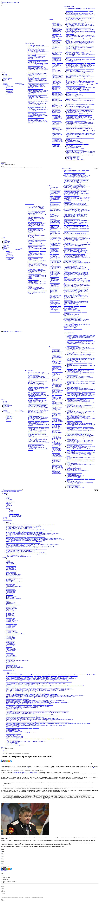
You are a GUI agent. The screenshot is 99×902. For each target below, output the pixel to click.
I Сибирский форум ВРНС (72, 158)
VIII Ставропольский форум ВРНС (74, 142)
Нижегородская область (57, 75)
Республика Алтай (56, 88)
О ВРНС (3, 72)
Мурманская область (56, 71)
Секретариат (6, 81)
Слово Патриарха (21, 83)
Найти (2, 900)
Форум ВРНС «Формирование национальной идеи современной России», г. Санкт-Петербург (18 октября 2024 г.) (80, 62)
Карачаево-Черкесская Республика (57, 53)
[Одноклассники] (9, 761)
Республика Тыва (56, 109)
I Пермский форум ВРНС (72, 147)
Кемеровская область (56, 54)
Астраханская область (57, 25)
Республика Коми (56, 98)
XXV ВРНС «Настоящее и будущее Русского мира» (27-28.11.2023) (36, 213)
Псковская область (56, 86)
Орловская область (56, 81)
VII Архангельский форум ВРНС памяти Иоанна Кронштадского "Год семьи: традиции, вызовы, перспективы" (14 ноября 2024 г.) (80, 54)
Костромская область (56, 57)
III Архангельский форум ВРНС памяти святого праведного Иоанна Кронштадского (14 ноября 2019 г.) (80, 72)
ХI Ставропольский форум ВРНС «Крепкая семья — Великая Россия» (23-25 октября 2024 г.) (80, 60)
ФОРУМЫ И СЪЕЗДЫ (69, 6)
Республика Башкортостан (55, 90)
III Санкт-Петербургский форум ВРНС (75, 159)
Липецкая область (56, 64)
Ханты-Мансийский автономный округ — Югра (57, 134)
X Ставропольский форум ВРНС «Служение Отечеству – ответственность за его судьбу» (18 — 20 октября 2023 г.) (79, 114)
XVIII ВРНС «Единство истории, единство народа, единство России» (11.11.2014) (38, 64)
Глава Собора (6, 75)
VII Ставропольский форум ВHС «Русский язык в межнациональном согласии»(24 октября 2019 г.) (78, 90)
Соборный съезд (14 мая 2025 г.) (73, 44)
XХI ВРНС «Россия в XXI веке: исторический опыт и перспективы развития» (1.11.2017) (36, 118)
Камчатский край (56, 51)
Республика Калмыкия (57, 95)
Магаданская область (56, 67)
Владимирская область (57, 29)
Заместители (6, 77)
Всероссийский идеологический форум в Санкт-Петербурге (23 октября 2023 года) (75, 279)
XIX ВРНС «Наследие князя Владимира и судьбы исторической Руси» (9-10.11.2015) (37, 76)
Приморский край (56, 84)
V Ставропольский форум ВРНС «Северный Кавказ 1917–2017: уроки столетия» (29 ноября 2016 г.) (79, 85)
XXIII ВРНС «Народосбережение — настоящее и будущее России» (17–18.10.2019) (36, 57)
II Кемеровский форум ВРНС (73, 136)
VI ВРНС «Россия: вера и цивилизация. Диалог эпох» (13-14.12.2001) (37, 104)
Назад (8, 495)
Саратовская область (56, 116)
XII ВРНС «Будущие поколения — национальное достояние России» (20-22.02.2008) (36, 86)
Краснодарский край (56, 58)
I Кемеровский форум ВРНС (73, 140)
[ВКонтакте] (1, 761)
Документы (3, 890)
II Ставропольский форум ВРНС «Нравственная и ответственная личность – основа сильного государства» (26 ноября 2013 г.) (80, 76)
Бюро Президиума (7, 78)
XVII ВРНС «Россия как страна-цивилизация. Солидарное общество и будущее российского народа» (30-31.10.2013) (38, 67)
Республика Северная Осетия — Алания (57, 106)
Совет (4, 80)
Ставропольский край (57, 122)
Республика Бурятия (56, 92)
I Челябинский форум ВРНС (73, 157)
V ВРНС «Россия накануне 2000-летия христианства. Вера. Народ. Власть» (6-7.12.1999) (37, 107)
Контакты (3, 893)
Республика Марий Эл (57, 100)
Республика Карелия (56, 96)
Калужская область (56, 49)
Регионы (51, 19)
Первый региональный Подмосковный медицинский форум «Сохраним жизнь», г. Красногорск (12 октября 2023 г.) (80, 109)
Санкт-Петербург (56, 115)
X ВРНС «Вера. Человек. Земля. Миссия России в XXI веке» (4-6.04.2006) (37, 92)
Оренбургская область (57, 80)
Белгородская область (57, 26)
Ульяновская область (56, 130)
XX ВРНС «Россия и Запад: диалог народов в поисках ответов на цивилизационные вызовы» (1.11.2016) (38, 61)
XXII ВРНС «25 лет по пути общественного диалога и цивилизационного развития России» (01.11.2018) (38, 71)
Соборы (2, 888)
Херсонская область (56, 136)
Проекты (5, 84)
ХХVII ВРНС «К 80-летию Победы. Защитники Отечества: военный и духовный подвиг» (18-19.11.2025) (38, 46)
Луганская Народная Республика (56, 66)
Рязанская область (56, 112)
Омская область (55, 78)
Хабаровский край (56, 132)
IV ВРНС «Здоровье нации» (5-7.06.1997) (37, 120)
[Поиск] (1, 5)
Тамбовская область (56, 123)
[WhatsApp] (7, 761)
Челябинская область (56, 138)
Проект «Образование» (9, 86)
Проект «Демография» (9, 88)
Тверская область (56, 124)
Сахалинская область (56, 117)
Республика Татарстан (57, 107)
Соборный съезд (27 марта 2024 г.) (74, 94)
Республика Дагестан (57, 93)
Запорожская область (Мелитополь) (56, 40)
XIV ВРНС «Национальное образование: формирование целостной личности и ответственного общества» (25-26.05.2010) (37, 79)
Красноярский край (56, 59)
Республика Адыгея (56, 87)
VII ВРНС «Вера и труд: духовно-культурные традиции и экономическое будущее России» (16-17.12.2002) (38, 101)
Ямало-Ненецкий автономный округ (56, 144)
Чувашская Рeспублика (57, 140)
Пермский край (55, 83)
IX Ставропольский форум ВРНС (74, 146)
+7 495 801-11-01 (6, 877)
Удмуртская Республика (57, 129)
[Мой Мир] (11, 761)
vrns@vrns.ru (3, 163)
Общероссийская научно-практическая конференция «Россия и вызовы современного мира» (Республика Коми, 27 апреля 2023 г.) (80, 134)
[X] (3, 761)
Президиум (6, 79)
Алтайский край (55, 21)
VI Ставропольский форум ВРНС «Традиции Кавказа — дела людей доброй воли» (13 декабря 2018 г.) (80, 88)
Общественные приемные (9, 93)
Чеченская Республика (57, 139)
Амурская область (56, 23)
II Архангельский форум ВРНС (73, 141)
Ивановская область (56, 42)
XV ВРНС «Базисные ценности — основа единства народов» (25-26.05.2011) (37, 74)
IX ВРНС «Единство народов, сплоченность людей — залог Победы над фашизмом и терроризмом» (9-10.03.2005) (38, 95)
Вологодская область (56, 31)
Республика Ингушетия (57, 94)
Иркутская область (56, 43)
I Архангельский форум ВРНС (73, 153)
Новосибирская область (57, 77)
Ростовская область (56, 111)
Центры (5, 83)
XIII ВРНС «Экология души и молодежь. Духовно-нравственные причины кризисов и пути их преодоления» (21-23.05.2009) (38, 83)
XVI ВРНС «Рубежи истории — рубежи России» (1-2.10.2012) (37, 112)
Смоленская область (56, 121)
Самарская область (56, 113)
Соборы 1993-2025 (29, 43)
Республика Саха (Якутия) (56, 103)
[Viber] (5, 761)
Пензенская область (56, 82)
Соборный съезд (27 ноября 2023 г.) (74, 95)
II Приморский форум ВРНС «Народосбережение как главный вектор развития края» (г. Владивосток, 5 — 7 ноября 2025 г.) (80, 152)
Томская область (55, 125)
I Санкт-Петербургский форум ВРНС (75, 150)
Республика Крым (56, 99)
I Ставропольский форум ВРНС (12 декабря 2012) (77, 73)
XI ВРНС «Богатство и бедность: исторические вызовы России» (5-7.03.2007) (38, 89)
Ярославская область (56, 146)
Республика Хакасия (56, 110)
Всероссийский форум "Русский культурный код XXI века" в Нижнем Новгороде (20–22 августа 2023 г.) (80, 120)
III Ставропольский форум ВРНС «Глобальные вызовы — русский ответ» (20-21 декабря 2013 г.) (79, 79)
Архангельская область (57, 24)
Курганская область (56, 60)
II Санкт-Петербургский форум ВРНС (75, 148)
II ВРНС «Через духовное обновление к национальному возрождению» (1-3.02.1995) (38, 115)
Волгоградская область (57, 30)
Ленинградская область (57, 63)
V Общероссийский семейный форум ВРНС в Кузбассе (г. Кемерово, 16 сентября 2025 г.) (79, 155)
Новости (17, 83)
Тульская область (56, 127)
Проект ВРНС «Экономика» (9, 91)
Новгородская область (57, 76)
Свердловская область (57, 118)
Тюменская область (56, 128)
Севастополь (55, 119)
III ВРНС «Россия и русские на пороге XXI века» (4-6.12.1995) (36, 279)
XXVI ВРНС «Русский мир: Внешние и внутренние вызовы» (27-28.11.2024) (37, 50)
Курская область (55, 61)
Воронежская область (57, 32)
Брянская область (56, 28)
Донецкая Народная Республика (56, 34)
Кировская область (56, 55)
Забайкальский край (56, 38)
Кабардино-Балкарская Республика (57, 45)
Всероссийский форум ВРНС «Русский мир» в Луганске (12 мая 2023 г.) (75, 306)
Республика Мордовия (57, 101)
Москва (53, 69)
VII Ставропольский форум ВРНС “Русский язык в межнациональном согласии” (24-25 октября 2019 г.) (78, 107)
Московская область (56, 70)
